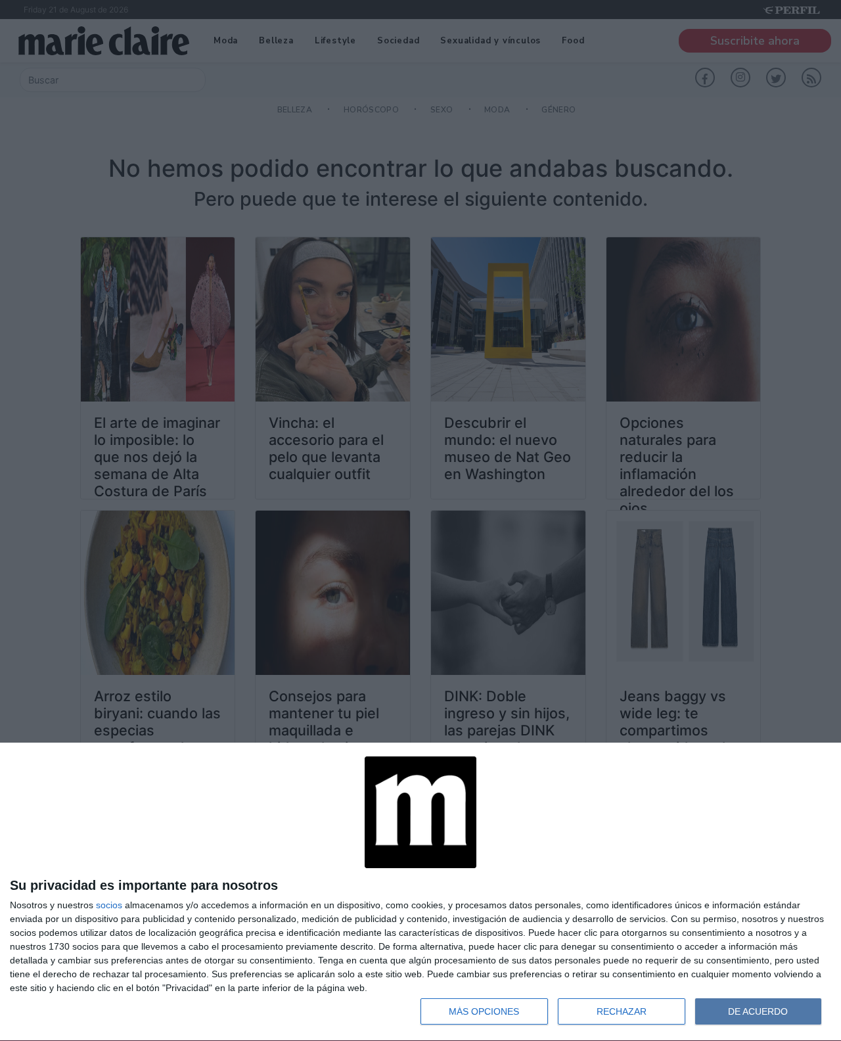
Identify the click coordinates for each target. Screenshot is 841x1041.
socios (109, 905)
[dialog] (420, 892)
